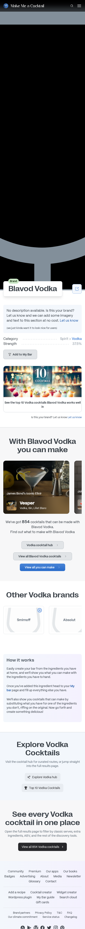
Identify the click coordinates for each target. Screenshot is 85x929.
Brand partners (21, 912)
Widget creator (67, 892)
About (44, 876)
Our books (70, 871)
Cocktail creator (41, 892)
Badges (9, 876)
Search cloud (68, 897)
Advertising (27, 876)
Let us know (69, 320)
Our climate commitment (23, 917)
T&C (59, 912)
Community (16, 871)
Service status (50, 917)
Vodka (77, 339)
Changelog (70, 917)
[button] (20, 354)
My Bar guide (45, 897)
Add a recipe (16, 892)
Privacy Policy (43, 912)
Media (57, 876)
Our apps (52, 871)
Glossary (34, 881)
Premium (35, 871)
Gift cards (42, 902)
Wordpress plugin (20, 897)
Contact (50, 881)
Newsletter (74, 876)
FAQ (69, 912)
